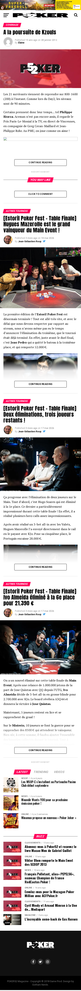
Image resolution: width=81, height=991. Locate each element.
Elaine (21, 42)
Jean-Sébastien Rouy (29, 241)
